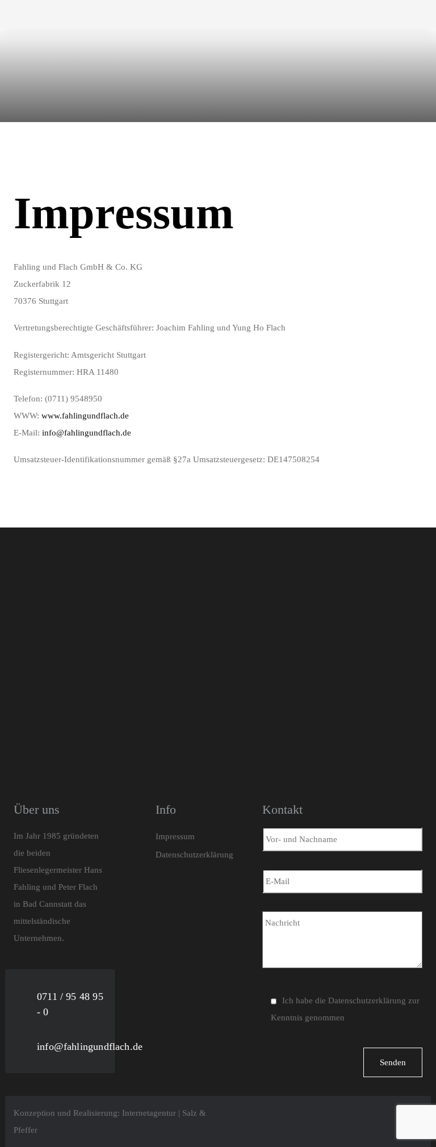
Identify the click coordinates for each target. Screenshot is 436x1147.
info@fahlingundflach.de (86, 432)
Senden (393, 1062)
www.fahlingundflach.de (85, 415)
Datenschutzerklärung (367, 1000)
